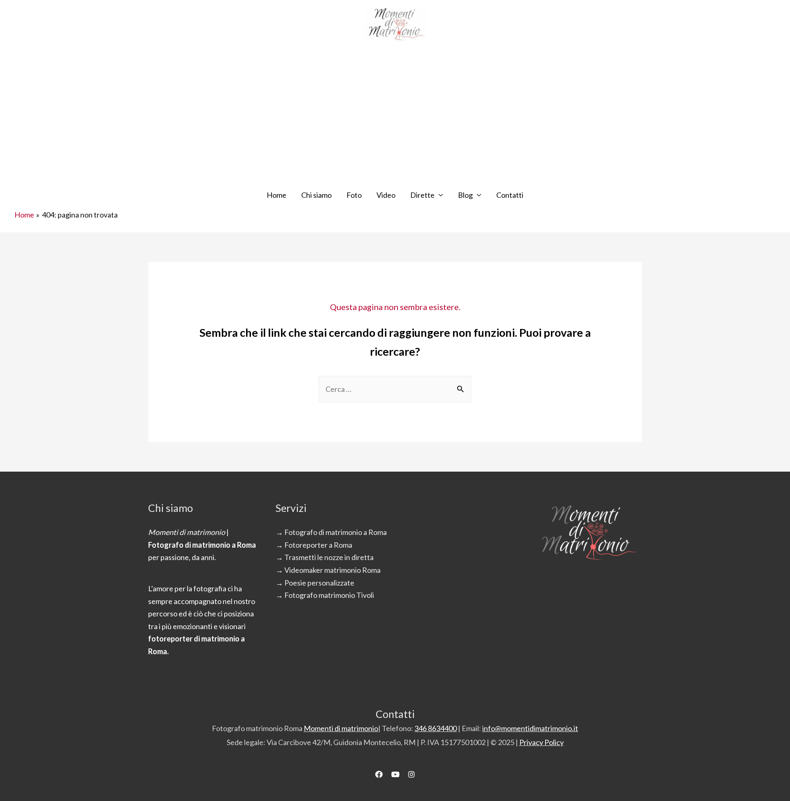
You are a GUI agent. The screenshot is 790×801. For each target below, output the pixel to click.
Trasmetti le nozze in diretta (329, 557)
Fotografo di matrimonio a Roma (335, 532)
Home (276, 194)
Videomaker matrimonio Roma (332, 569)
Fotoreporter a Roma (318, 544)
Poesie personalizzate (319, 582)
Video (385, 194)
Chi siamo (316, 194)
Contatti (509, 194)
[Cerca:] (395, 389)
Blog (465, 194)
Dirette (422, 194)
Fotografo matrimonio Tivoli (329, 595)
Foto (354, 194)
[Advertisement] (395, 118)
